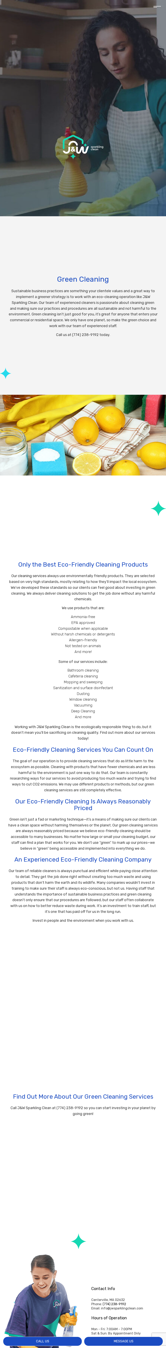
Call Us (42, 1341)
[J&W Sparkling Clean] (83, 147)
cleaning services (32, 576)
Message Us (123, 1341)
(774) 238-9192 (114, 1304)
